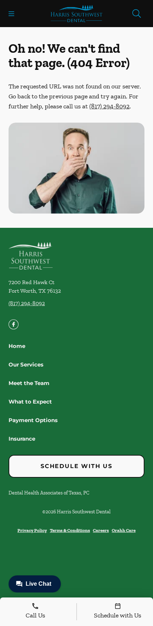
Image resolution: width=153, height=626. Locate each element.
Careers (101, 530)
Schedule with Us (76, 466)
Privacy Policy (32, 530)
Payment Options (33, 420)
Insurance (22, 438)
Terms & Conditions (70, 530)
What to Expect (30, 401)
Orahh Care (124, 530)
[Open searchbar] (136, 13)
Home (17, 346)
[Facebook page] (14, 324)
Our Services (26, 364)
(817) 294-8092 (109, 106)
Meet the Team (29, 383)
